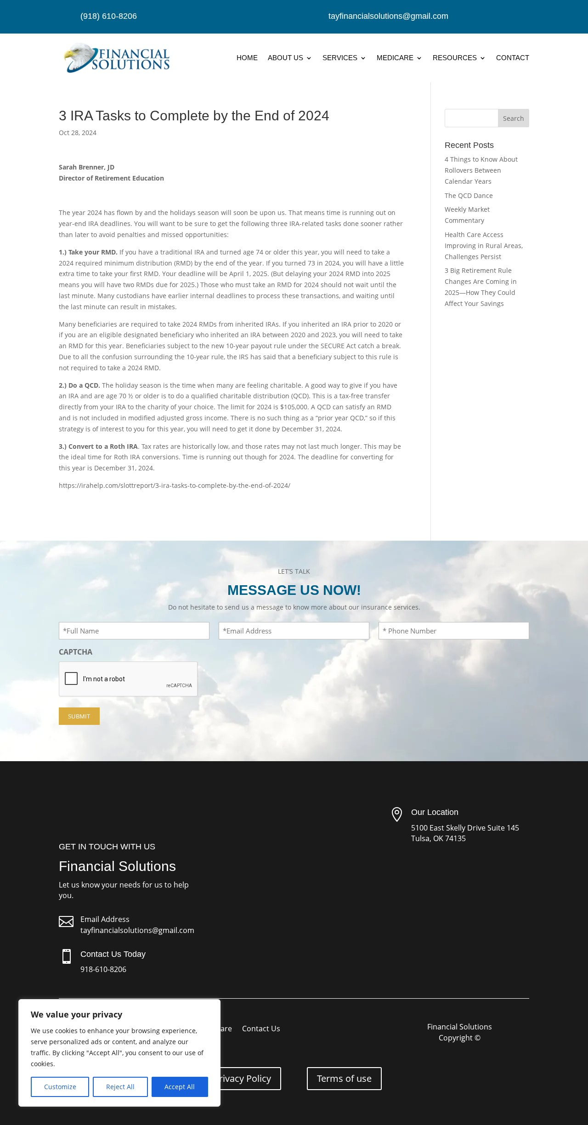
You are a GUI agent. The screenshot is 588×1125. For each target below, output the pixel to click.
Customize (60, 1086)
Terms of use (344, 1078)
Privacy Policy (242, 1078)
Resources (455, 58)
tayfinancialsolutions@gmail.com (137, 930)
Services (339, 58)
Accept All (179, 1086)
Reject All (120, 1086)
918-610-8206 (103, 969)
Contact (512, 58)
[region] (119, 1053)
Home (247, 58)
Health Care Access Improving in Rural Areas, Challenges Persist (484, 245)
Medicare (395, 58)
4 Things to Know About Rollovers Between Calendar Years (481, 170)
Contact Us (261, 1029)
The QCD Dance (469, 195)
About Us (285, 58)
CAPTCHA (75, 652)
